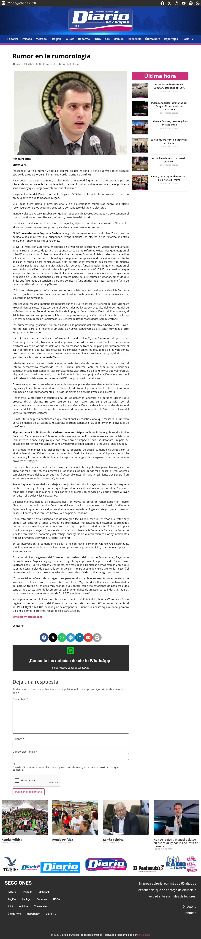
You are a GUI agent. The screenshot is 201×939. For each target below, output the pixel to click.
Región (56, 39)
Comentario (21, 699)
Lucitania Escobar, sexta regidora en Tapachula (169, 123)
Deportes (84, 39)
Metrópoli (42, 39)
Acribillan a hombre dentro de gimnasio (169, 160)
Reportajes (171, 39)
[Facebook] (162, 3)
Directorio (189, 906)
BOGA (97, 39)
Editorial (12, 39)
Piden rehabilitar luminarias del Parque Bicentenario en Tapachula (169, 106)
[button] (44, 637)
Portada (27, 39)
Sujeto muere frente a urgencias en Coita (169, 141)
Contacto (190, 913)
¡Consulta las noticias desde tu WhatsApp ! (71, 660)
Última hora (152, 39)
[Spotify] (190, 3)
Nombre (18, 739)
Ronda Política (70, 64)
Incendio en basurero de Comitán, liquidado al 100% (169, 86)
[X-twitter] (169, 3)
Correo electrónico (25, 751)
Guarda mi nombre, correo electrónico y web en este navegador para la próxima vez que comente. (66, 768)
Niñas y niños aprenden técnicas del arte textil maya (169, 178)
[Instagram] (176, 3)
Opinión (119, 39)
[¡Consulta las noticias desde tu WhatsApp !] (71, 650)
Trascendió (134, 39)
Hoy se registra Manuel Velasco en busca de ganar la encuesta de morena (176, 843)
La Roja (69, 39)
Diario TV (188, 39)
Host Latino (143, 934)
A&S (107, 39)
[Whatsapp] (198, 3)
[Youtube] (183, 3)
